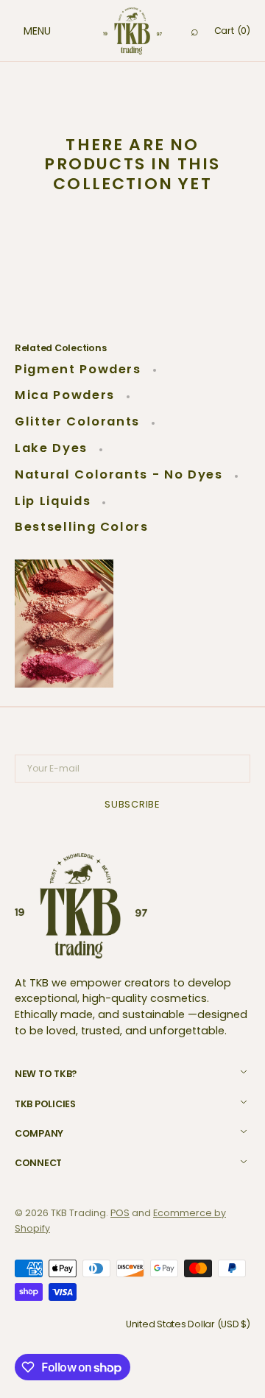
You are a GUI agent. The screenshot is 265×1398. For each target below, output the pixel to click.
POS (120, 1213)
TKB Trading (78, 1213)
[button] (22, 31)
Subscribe (132, 804)
